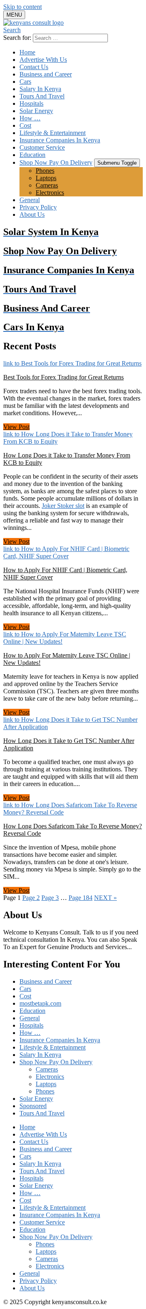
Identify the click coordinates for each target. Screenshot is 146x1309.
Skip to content (22, 6)
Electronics (50, 192)
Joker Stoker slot (63, 505)
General (29, 199)
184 (80, 897)
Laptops (46, 177)
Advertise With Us (43, 59)
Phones (45, 170)
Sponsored (33, 1105)
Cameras (47, 185)
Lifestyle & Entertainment (52, 132)
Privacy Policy (38, 207)
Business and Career (45, 74)
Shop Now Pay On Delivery (55, 162)
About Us (32, 214)
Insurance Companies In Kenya (59, 140)
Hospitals (31, 103)
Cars (25, 81)
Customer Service (42, 147)
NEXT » (105, 897)
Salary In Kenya (40, 88)
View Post (16, 426)
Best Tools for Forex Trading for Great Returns (63, 377)
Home (27, 52)
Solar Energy (36, 110)
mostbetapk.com (40, 1003)
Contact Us (33, 66)
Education (32, 154)
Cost (25, 125)
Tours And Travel (41, 96)
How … (30, 118)
